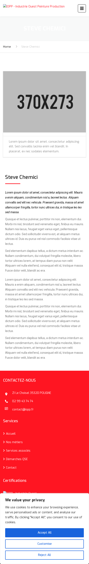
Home (7, 46)
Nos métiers (14, 442)
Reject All (44, 555)
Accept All (45, 533)
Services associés (18, 451)
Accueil (11, 434)
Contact (11, 468)
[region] (44, 528)
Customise (44, 544)
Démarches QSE (17, 459)
